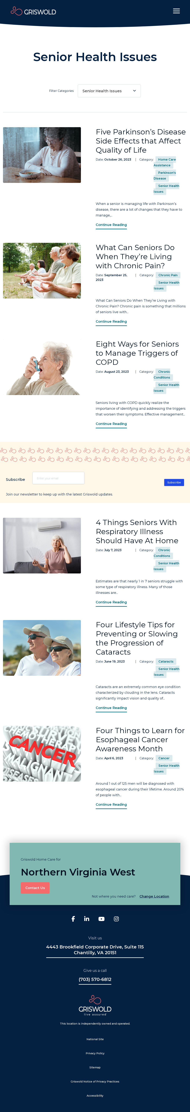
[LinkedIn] (86, 919)
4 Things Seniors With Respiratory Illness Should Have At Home (137, 531)
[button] (176, 10)
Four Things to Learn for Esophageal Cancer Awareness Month (140, 739)
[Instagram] (116, 919)
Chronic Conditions (162, 374)
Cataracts (165, 661)
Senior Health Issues (102, 91)
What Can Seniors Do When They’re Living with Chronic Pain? (135, 256)
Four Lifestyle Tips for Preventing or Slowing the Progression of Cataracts (137, 638)
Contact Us (35, 888)
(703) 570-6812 (95, 979)
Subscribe (174, 482)
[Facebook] (73, 919)
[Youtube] (101, 919)
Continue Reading (111, 225)
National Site (95, 1039)
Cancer (164, 758)
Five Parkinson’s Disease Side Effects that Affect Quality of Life (141, 140)
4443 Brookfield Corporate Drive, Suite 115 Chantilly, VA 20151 (95, 949)
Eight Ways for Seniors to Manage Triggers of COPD (137, 353)
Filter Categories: (85, 91)
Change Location (154, 896)
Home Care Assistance (165, 162)
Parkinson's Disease (165, 175)
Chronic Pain (168, 275)
